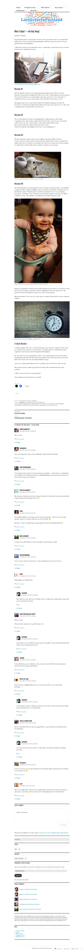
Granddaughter (60, 403)
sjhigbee (22, 658)
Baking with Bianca (24, 899)
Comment (63, 825)
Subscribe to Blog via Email (22, 863)
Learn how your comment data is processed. (53, 833)
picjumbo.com (43, 405)
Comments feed (20, 935)
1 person (22, 439)
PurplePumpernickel (25, 467)
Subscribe (18, 875)
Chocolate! (34, 899)
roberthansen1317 (25, 429)
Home (18, 7)
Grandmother (18, 405)
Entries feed (19, 933)
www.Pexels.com (52, 405)
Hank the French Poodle (28, 405)
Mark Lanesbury (24, 536)
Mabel (37, 405)
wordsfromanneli (25, 555)
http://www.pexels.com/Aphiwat (23, 339)
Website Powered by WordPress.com (42, 948)
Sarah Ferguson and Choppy (28, 614)
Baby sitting (35, 403)
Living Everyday (31, 402)
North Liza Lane (24, 679)
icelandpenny (23, 904)
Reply (18, 442)
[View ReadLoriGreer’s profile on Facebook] (15, 849)
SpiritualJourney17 (25, 490)
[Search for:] (42, 839)
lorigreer (34, 400)
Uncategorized (40, 402)
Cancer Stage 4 (43, 403)
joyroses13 (23, 763)
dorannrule (23, 448)
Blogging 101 (23, 402)
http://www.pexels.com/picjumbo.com (29, 84)
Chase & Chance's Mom (26, 721)
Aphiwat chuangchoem (25, 403)
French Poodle (51, 403)
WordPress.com (20, 936)
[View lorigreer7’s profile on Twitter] (19, 849)
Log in (17, 932)
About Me (33, 10)
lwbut (21, 511)
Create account (20, 930)
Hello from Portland (31, 889)
